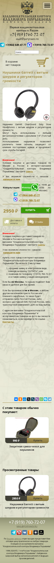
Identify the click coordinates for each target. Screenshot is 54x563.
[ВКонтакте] (16, 399)
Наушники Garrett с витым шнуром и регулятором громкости (27, 506)
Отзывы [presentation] (39, 221)
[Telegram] (49, 399)
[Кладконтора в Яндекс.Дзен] (35, 534)
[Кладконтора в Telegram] (13, 534)
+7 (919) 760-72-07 (27, 522)
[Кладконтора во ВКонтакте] (24, 534)
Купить (37, 440)
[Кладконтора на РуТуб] (41, 534)
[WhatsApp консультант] (30, 190)
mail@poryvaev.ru (26, 526)
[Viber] (37, 399)
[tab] (15, 222)
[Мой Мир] (24, 399)
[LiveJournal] (33, 399)
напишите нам (11, 179)
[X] (28, 399)
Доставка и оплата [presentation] (16, 222)
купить (30, 210)
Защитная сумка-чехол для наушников (27, 448)
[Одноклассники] (20, 399)
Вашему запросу (14, 538)
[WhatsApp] (41, 399)
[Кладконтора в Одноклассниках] (30, 534)
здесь (29, 171)
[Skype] (45, 399)
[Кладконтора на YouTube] (19, 534)
